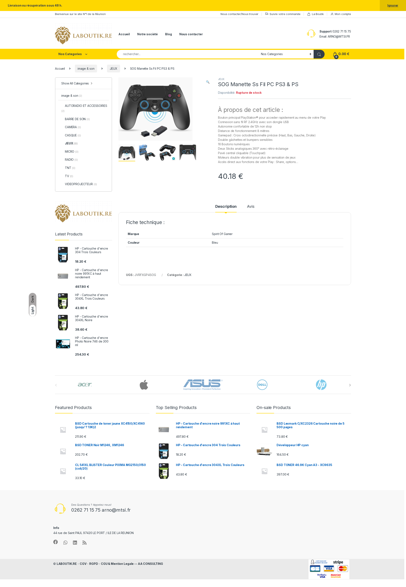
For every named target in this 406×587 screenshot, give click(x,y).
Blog (168, 34)
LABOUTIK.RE (67, 563)
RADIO (71, 159)
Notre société (147, 34)
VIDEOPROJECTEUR (81, 184)
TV (69, 176)
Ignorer (392, 5)
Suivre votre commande (285, 14)
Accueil (124, 34)
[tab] (226, 208)
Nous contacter (191, 34)
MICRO (71, 151)
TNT (70, 168)
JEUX (113, 68)
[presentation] (350, 385)
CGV (83, 563)
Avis (250, 207)
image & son (86, 68)
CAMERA (73, 127)
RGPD (93, 563)
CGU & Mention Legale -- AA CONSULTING (132, 563)
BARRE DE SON (77, 119)
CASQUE (73, 135)
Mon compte (343, 14)
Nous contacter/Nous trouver (239, 14)
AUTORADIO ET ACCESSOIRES (84, 108)
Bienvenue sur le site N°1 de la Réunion (80, 14)
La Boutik (318, 14)
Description (226, 207)
